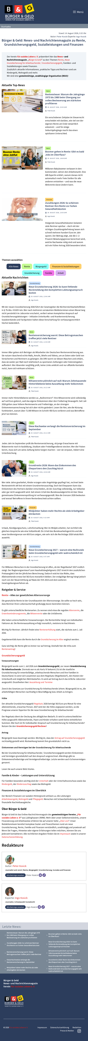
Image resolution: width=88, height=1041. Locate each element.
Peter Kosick (62, 36)
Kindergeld (7, 784)
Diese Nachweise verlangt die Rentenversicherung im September (57, 428)
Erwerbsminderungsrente (14, 613)
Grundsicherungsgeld (13, 655)
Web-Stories (28, 769)
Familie (48, 273)
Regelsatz (38, 703)
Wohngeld (23, 799)
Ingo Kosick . (51, 216)
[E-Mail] (40, 875)
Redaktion (77, 1027)
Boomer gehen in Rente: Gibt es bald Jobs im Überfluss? (64, 153)
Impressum (65, 833)
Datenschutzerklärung (12, 837)
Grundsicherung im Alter (52, 639)
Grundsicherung (32, 273)
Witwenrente (36, 613)
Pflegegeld (38, 799)
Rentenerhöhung (47, 629)
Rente (61, 59)
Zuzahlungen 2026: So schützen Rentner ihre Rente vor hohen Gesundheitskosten (61, 205)
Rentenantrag (8, 649)
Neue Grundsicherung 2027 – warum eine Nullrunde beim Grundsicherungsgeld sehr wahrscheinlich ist (56, 551)
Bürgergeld (41, 266)
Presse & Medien (67, 1030)
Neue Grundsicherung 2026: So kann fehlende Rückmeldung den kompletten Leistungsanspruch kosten (56, 289)
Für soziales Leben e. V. (27, 56)
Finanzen (49, 199)
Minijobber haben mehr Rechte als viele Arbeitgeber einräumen (56, 512)
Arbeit (61, 273)
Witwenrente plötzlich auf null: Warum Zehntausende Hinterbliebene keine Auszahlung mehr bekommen (57, 382)
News (60, 56)
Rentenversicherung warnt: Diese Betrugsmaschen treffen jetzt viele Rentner (56, 337)
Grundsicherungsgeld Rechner (31, 726)
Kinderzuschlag (24, 784)
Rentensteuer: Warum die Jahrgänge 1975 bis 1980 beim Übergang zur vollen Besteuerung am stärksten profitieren (65, 99)
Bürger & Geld (35, 59)
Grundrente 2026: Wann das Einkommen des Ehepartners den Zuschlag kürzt (52, 467)
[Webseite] (44, 875)
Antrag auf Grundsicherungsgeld (70, 738)
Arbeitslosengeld (9, 799)
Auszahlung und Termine (40, 682)
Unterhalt (43, 780)
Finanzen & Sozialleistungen (65, 266)
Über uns (64, 820)
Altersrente (74, 610)
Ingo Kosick (81, 36)
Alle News (13, 266)
